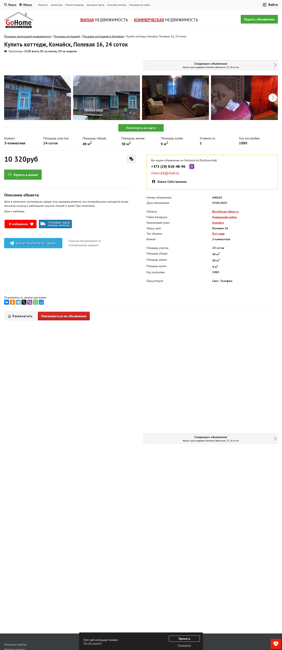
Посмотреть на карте (141, 128)
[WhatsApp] (35, 302)
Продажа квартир (15, 644)
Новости (43, 4)
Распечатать (22, 316)
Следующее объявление (211, 65)
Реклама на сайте (139, 4)
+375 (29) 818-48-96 (168, 166)
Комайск (218, 223)
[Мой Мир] (41, 302)
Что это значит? (92, 643)
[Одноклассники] (12, 302)
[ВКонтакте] (6, 302)
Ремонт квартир (74, 4)
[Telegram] (18, 302)
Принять (184, 638)
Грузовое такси (95, 4)
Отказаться (184, 645)
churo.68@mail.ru (165, 173)
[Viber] (29, 302)
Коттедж (218, 233)
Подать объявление (259, 19)
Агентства (56, 4)
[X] (23, 302)
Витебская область (225, 211)
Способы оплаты (116, 4)
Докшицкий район (224, 217)
